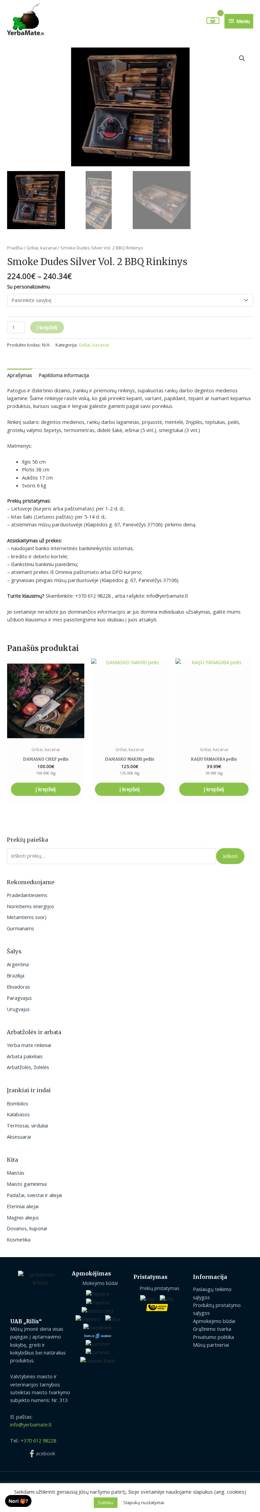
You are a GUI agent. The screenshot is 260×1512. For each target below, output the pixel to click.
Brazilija (15, 975)
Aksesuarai (19, 1136)
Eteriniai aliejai (23, 1206)
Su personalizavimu (28, 286)
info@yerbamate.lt (31, 1424)
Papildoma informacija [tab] (64, 375)
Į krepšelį (47, 327)
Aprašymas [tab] (19, 375)
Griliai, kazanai (41, 248)
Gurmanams (20, 928)
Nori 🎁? (18, 1501)
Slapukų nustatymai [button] (143, 1502)
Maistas (15, 1172)
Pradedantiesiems (27, 895)
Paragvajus (19, 997)
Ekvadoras (18, 986)
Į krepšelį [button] (46, 789)
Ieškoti (230, 856)
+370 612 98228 (38, 1440)
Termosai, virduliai (27, 1125)
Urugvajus (18, 1009)
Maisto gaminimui (27, 1183)
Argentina (18, 964)
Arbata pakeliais (25, 1056)
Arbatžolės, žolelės (28, 1067)
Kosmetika (18, 1239)
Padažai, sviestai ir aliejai (34, 1195)
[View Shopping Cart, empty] (213, 20)
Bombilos (17, 1103)
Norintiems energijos (30, 906)
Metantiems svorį (26, 917)
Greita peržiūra (46, 737)
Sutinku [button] (105, 1502)
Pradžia (15, 248)
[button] (242, 58)
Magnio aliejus (23, 1217)
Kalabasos (18, 1114)
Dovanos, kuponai (27, 1228)
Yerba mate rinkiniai (29, 1045)
